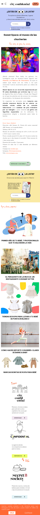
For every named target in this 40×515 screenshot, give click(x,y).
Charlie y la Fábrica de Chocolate (16, 80)
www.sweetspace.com (12, 153)
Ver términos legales (15, 29)
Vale (12, 513)
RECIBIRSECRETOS (35, 4)
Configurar (28, 513)
